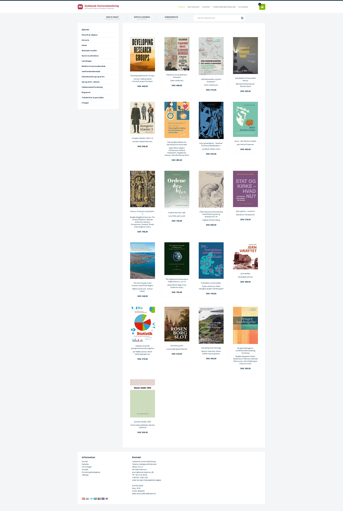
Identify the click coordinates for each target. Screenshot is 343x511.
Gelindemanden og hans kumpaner (211, 80)
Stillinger (243, 7)
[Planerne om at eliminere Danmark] (176, 70)
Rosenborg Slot (177, 345)
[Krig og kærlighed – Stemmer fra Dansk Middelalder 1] (211, 138)
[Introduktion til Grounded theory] (245, 73)
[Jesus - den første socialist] (245, 136)
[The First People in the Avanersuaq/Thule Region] (142, 278)
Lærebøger (87, 61)
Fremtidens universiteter (211, 283)
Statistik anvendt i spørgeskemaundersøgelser (142, 347)
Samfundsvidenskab (91, 71)
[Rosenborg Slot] (176, 341)
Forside (181, 7)
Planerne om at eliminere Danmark (177, 76)
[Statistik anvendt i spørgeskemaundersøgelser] (142, 341)
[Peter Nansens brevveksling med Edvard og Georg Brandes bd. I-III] (211, 207)
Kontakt (206, 7)
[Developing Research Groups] (142, 71)
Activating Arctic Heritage (211, 348)
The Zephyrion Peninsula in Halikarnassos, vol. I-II (177, 280)
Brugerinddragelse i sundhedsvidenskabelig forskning (245, 350)
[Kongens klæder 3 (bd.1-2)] (142, 133)
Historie (85, 40)
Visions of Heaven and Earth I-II (142, 212)
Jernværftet (245, 273)
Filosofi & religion (90, 35)
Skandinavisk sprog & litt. (93, 76)
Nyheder (85, 29)
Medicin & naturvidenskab (93, 66)
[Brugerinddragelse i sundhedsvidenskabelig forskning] (245, 343)
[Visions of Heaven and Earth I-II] (142, 206)
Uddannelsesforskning (92, 87)
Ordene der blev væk (176, 212)
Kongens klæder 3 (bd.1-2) (142, 138)
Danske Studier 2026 (142, 421)
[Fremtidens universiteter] (211, 278)
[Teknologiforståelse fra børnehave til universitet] (176, 137)
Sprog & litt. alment (91, 82)
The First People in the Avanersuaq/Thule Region (142, 284)
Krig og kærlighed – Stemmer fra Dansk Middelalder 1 (211, 144)
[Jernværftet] (245, 268)
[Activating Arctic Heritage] (211, 343)
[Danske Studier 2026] (142, 417)
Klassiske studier (89, 50)
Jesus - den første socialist (245, 141)
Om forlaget (194, 7)
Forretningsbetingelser (224, 7)
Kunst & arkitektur (90, 56)
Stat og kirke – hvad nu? (245, 211)
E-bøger (85, 103)
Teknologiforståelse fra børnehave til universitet (177, 143)
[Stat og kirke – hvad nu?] (245, 206)
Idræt (84, 45)
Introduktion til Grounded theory (245, 79)
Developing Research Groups (142, 75)
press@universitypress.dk (143, 472)
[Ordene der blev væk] (176, 208)
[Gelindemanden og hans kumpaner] (211, 74)
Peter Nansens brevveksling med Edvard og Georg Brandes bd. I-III (211, 214)
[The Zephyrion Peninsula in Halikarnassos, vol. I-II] (176, 274)
